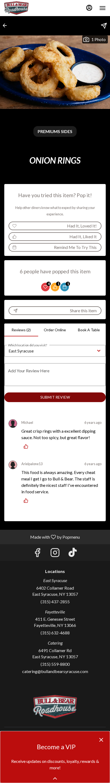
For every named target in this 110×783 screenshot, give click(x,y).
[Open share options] (104, 25)
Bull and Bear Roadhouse (55, 707)
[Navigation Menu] (102, 8)
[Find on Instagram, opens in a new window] (55, 554)
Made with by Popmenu (42, 536)
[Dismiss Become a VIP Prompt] (101, 739)
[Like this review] (27, 446)
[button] (6, 25)
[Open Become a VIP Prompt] (55, 778)
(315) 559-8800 (55, 664)
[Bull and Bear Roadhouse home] (28, 8)
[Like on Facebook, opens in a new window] (37, 554)
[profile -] (89, 8)
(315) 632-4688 (55, 632)
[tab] (21, 330)
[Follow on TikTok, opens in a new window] (72, 554)
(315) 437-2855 (55, 601)
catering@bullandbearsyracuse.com (55, 671)
